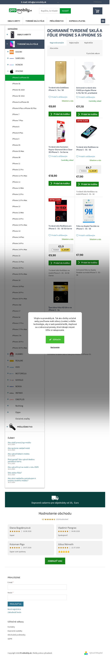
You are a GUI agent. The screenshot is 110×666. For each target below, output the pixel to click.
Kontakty (11, 627)
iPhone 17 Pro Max (19, 329)
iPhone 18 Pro (17, 341)
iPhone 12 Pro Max (19, 200)
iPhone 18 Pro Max (19, 348)
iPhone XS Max (18, 151)
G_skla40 (92, 171)
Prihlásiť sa (15, 604)
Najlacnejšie (74, 42)
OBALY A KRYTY (24, 34)
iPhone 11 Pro (17, 169)
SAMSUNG (20, 58)
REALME (19, 360)
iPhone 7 (15, 114)
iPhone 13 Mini (18, 212)
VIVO (17, 367)
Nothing (19, 405)
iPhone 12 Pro (17, 194)
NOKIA (18, 386)
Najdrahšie (88, 42)
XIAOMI (18, 51)
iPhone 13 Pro (17, 219)
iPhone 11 (16, 163)
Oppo (18, 412)
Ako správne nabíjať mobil (19, 448)
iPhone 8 (15, 126)
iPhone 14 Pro (17, 243)
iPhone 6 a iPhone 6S (20, 102)
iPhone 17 (16, 311)
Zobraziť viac (55, 561)
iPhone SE (16, 83)
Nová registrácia (14, 609)
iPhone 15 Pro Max (19, 274)
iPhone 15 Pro (17, 268)
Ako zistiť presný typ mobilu (19, 442)
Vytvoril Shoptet (95, 653)
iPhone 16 (16, 280)
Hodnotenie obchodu (55, 513)
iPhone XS (16, 145)
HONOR (19, 64)
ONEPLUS (19, 399)
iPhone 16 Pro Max (19, 298)
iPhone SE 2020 (18, 90)
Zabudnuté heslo (14, 612)
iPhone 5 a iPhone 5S (20, 77)
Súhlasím (57, 339)
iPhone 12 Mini (18, 188)
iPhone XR (16, 157)
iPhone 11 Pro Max (19, 176)
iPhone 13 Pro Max (19, 225)
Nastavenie (55, 347)
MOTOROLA (20, 373)
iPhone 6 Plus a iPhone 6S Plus (24, 108)
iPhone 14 (16, 231)
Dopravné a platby (15, 631)
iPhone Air (16, 317)
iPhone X (15, 139)
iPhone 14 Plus (18, 237)
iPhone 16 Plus (18, 286)
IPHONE (19, 71)
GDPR (10, 639)
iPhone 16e (16, 305)
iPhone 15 (16, 255)
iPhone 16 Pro (17, 292)
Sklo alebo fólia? (15, 473)
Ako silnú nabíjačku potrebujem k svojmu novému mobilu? (22, 479)
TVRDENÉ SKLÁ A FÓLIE (27, 44)
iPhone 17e (16, 335)
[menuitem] (14, 21)
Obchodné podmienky (16, 635)
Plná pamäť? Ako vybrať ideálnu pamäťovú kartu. (21, 460)
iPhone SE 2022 (18, 96)
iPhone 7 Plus (17, 120)
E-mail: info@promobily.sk (33, 2)
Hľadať (65, 11)
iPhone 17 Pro (17, 323)
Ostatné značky (22, 418)
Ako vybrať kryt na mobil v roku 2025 (23, 467)
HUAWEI (19, 354)
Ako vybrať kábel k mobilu (19, 454)
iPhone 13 (16, 206)
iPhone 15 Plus (18, 261)
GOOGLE (19, 380)
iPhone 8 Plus (17, 133)
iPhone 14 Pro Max (19, 249)
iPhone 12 (16, 182)
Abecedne (54, 48)
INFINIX (19, 393)
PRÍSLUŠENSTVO (24, 426)
